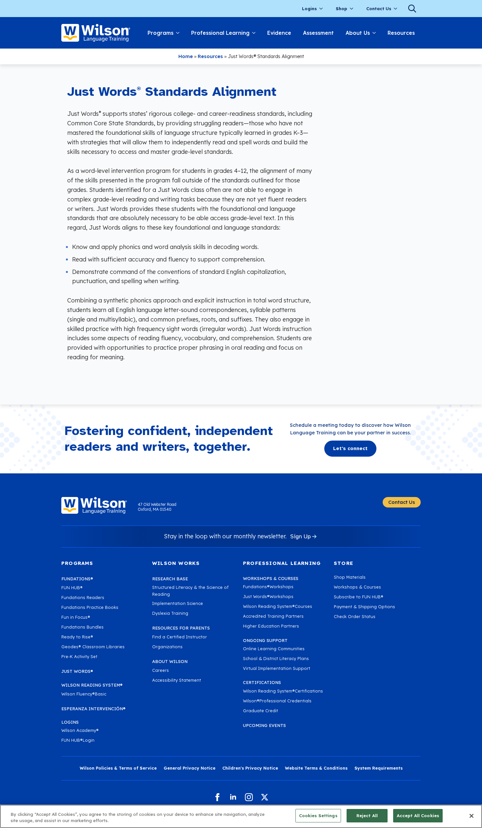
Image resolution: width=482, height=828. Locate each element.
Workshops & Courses (357, 587)
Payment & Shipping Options (364, 606)
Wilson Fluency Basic (83, 693)
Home (185, 56)
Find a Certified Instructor (179, 636)
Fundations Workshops (268, 586)
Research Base (170, 578)
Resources (401, 33)
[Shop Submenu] (353, 9)
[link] (95, 33)
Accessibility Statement (176, 680)
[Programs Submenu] (179, 32)
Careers (160, 670)
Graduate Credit (260, 710)
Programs (160, 33)
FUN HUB (72, 587)
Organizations (167, 646)
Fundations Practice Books (89, 607)
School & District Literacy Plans (276, 658)
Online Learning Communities (274, 648)
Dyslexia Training (170, 613)
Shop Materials (350, 577)
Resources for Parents (181, 628)
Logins (309, 8)
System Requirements (378, 768)
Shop (341, 8)
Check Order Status (354, 616)
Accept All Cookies (418, 815)
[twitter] (265, 797)
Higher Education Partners (271, 626)
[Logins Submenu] (323, 9)
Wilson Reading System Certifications (283, 690)
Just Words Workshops (268, 596)
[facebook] (217, 797)
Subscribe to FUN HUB (358, 596)
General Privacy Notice (189, 768)
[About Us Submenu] (376, 32)
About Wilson (170, 661)
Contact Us (378, 8)
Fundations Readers (82, 597)
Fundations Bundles (82, 627)
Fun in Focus (75, 617)
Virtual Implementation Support (276, 668)
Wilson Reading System (92, 685)
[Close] (471, 816)
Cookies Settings (318, 815)
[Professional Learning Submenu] (255, 32)
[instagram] (249, 797)
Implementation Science (177, 603)
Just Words (77, 671)
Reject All (367, 815)
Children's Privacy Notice (250, 768)
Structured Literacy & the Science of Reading (190, 591)
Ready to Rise (77, 636)
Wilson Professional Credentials (277, 700)
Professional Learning (220, 33)
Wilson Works (176, 563)
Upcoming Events (264, 725)
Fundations (77, 578)
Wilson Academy (80, 730)
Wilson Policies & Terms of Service (118, 768)
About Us (358, 33)
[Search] (412, 8)
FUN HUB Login (77, 740)
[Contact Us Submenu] (397, 9)
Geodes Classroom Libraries (93, 646)
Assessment (318, 33)
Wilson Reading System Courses (277, 606)
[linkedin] (233, 797)
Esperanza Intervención (93, 708)
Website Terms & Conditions (316, 768)
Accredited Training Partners (273, 616)
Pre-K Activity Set (79, 656)
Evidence (279, 33)
